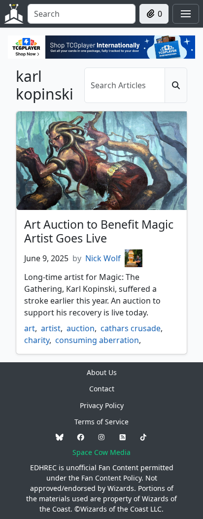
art (29, 328)
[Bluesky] (59, 437)
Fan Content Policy (111, 478)
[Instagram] (101, 437)
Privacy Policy (102, 405)
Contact (101, 388)
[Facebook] (80, 437)
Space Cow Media (101, 452)
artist (51, 328)
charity (36, 340)
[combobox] (81, 14)
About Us (102, 372)
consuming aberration (97, 340)
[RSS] (122, 437)
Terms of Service (101, 421)
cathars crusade (131, 328)
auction (81, 328)
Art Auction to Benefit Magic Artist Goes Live (98, 231)
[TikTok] (143, 437)
